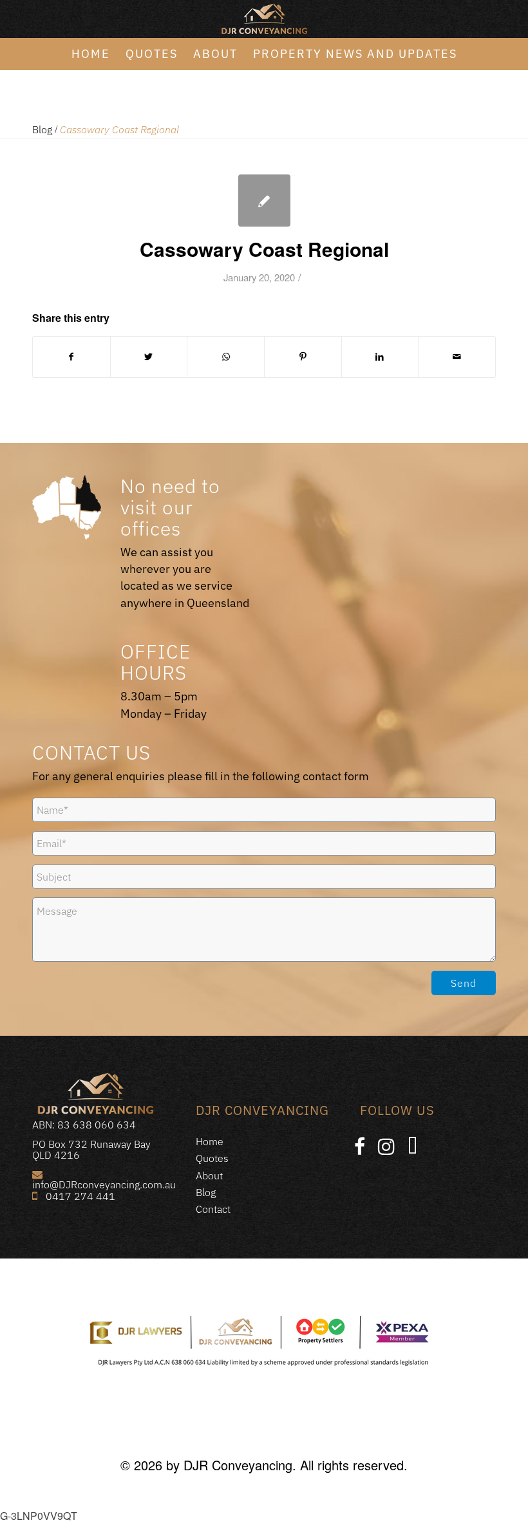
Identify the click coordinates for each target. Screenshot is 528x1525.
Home (209, 1141)
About (209, 1175)
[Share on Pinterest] (303, 357)
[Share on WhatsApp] (225, 357)
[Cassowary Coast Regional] (264, 200)
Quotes (212, 1158)
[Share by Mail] (457, 357)
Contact (213, 1208)
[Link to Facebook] (359, 1146)
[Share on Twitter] (149, 357)
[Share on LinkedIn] (380, 357)
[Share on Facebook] (71, 357)
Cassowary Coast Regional (264, 249)
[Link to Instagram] (386, 1146)
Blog (42, 129)
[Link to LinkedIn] (412, 1146)
